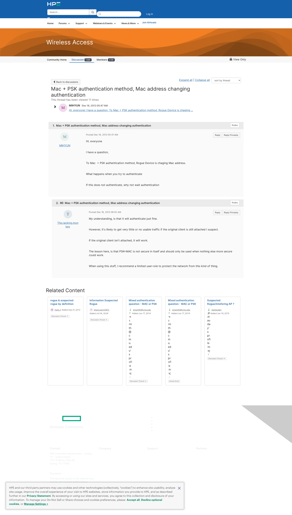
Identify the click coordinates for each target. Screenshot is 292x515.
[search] (92, 12)
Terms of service (108, 478)
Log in (149, 13)
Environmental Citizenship (113, 468)
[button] (179, 488)
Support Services (156, 453)
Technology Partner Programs (212, 468)
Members (105, 59)
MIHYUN (64, 145)
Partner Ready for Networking (212, 463)
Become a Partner (206, 458)
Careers (103, 458)
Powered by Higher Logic (195, 508)
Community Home (57, 59)
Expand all (185, 80)
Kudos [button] (235, 125)
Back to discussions (67, 81)
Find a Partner (204, 453)
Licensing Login (156, 473)
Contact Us (105, 463)
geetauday (216, 310)
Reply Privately (231, 135)
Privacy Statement (39, 495)
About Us (104, 453)
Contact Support (156, 458)
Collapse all (202, 80)
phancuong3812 (101, 310)
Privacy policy (106, 473)
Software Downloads (158, 468)
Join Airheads (149, 22)
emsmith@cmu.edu (142, 310)
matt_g (58, 310)
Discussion (81, 59)
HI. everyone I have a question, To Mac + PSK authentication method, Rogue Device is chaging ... (131, 110)
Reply (217, 135)
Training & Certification (159, 463)
